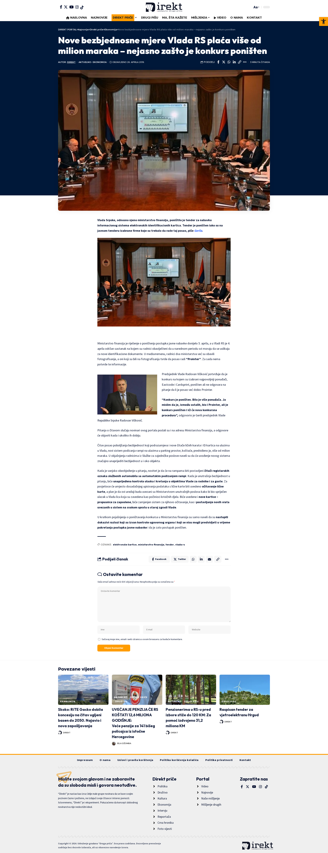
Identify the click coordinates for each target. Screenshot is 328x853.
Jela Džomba (124, 743)
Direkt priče (138, 697)
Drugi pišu (191, 701)
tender (170, 544)
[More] (244, 62)
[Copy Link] (239, 62)
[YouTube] (71, 7)
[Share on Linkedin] (234, 62)
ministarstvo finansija (151, 544)
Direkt (71, 62)
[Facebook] (61, 7)
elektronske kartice (125, 544)
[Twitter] (66, 7)
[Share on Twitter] (223, 62)
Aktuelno (85, 62)
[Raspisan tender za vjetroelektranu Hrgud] (245, 690)
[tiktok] (81, 7)
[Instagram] (76, 7)
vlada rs (180, 544)
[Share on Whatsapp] (229, 62)
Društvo (121, 701)
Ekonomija (100, 62)
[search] (249, 7)
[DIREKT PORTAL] (164, 7)
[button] (323, 21)
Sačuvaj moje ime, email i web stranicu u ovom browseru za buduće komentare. (142, 639)
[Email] (209, 559)
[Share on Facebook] (218, 62)
